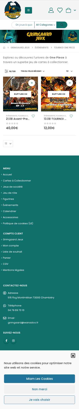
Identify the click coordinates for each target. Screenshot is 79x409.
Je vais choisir (39, 400)
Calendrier (9, 211)
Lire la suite (31, 82)
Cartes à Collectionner (17, 180)
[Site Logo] (12, 10)
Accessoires (10, 217)
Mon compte (11, 245)
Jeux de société (13, 186)
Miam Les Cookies (39, 379)
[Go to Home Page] (4, 47)
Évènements (11, 115)
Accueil (7, 174)
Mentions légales (13, 270)
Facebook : (6, 340)
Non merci (39, 389)
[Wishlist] (60, 10)
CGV (5, 264)
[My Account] (51, 10)
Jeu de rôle (10, 192)
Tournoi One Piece (26, 115)
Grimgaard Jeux (13, 239)
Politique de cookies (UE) (18, 223)
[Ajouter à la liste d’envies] (33, 115)
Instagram (13, 340)
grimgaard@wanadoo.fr (23, 322)
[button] (73, 355)
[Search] (62, 25)
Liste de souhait (12, 251)
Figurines (8, 199)
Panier (7, 257)
